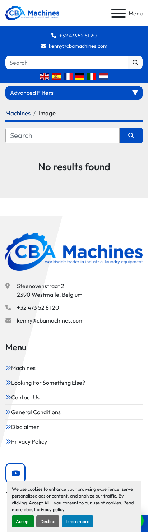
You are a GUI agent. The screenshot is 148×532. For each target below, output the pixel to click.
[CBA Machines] (74, 251)
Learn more (77, 521)
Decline (47, 521)
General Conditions (36, 412)
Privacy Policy (29, 441)
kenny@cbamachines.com (78, 46)
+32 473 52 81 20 (78, 35)
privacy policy (50, 509)
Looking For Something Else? (48, 382)
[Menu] (118, 13)
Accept (23, 521)
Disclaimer (25, 426)
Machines (23, 367)
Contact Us (25, 397)
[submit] (135, 62)
